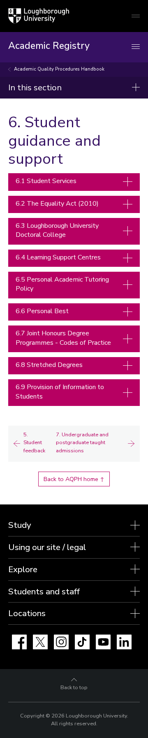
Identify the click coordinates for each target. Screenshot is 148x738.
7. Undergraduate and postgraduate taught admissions (82, 442)
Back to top (74, 687)
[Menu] (136, 47)
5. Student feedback (34, 442)
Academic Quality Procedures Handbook (59, 69)
